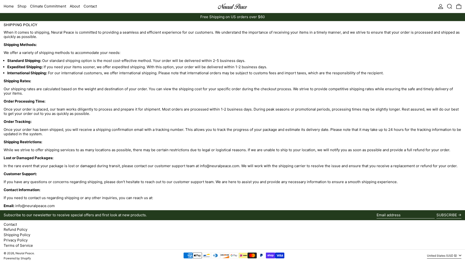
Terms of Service (18, 245)
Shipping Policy (17, 234)
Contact (10, 224)
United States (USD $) (442, 255)
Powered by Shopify (17, 258)
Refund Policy (15, 229)
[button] (449, 6)
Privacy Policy (16, 240)
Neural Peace (25, 253)
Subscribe (446, 215)
